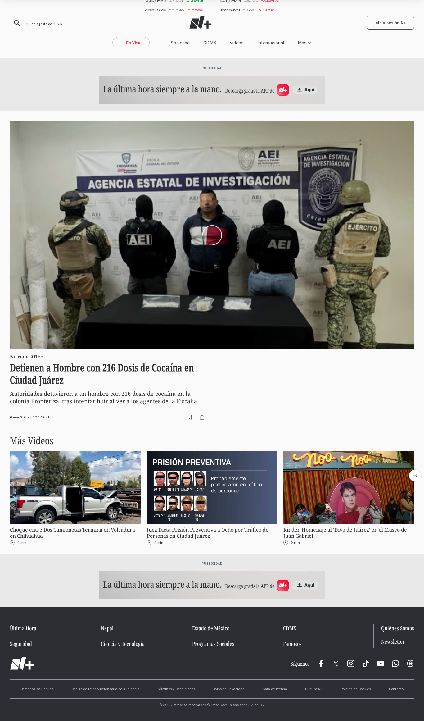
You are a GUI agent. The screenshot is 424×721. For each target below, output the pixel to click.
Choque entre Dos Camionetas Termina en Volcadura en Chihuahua (72, 532)
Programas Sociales (213, 643)
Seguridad (21, 643)
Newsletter (393, 642)
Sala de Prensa (275, 689)
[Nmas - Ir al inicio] (200, 23)
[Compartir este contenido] (202, 417)
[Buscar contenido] (16, 23)
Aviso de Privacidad (229, 689)
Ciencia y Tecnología (123, 643)
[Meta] (321, 663)
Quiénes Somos (397, 628)
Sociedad (180, 42)
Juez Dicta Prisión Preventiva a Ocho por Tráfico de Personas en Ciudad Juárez (207, 532)
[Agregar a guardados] (189, 417)
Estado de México (210, 628)
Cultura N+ (314, 689)
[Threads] (410, 663)
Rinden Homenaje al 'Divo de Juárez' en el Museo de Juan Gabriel (345, 532)
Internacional (270, 42)
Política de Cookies (356, 689)
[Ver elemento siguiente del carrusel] (415, 475)
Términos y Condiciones (176, 689)
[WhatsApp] (395, 663)
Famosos (292, 643)
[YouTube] (380, 663)
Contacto (396, 689)
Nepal (107, 628)
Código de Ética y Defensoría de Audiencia (105, 689)
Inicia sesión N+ (390, 23)
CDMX (209, 42)
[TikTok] (365, 663)
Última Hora (23, 628)
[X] (336, 663)
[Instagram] (350, 663)
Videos (237, 42)
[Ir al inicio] (22, 663)
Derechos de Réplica (36, 689)
